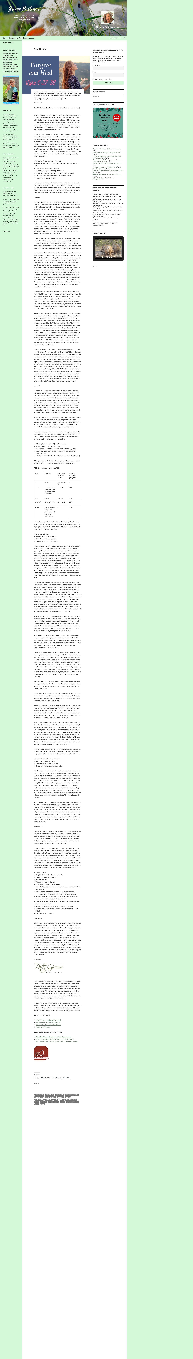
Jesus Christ (74, 93)
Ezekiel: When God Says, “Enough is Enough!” (107, 152)
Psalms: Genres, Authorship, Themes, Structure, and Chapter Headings (10, 172)
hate (56, 1099)
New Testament (56, 95)
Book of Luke (39, 1097)
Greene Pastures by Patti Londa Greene (18, 38)
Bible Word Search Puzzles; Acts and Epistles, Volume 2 (55, 1039)
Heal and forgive (71, 1099)
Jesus (37, 1102)
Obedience (64, 95)
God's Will (51, 93)
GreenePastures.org (63, 93)
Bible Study (37, 92)
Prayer (71, 95)
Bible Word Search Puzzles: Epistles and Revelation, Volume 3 (57, 1042)
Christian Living (47, 92)
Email (94, 72)
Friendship (71, 92)
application (49, 1094)
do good (60, 1097)
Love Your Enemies (50, 99)
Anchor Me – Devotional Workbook (48, 1022)
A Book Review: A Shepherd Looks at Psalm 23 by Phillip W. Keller (11, 166)
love (62, 1102)
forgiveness (39, 1099)
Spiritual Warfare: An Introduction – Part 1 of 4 (107, 174)
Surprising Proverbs (99, 169)
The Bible (77, 95)
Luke (36, 1104)
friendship (49, 1099)
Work (43, 1104)
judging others (53, 1102)
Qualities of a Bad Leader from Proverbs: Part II (107, 163)
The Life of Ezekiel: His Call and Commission (106, 149)
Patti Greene (6, 219)
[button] (103, 253)
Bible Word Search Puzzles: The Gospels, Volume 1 (53, 1037)
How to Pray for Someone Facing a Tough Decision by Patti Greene (11, 209)
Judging (43, 1102)
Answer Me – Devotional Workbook (48, 1025)
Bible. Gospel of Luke (72, 1094)
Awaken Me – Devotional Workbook (48, 1020)
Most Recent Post (44, 95)
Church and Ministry (60, 92)
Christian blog (50, 1097)
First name (96, 65)
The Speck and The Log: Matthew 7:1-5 (105, 167)
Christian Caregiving (43, 1027)
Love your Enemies (72, 1102)
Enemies (68, 1097)
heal (61, 1099)
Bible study (59, 1094)
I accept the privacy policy (103, 79)
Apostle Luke (39, 1094)
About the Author (115, 38)
